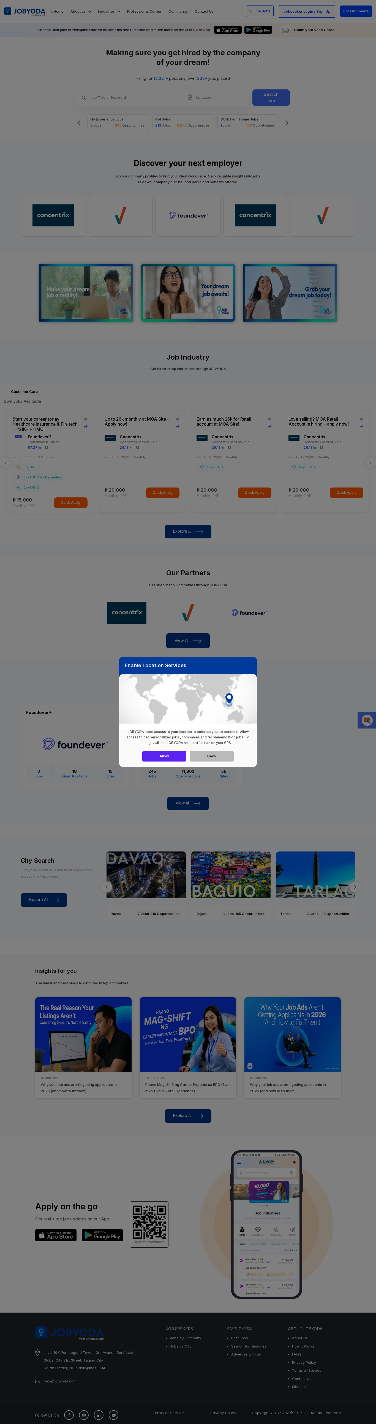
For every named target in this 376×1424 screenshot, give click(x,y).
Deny (211, 756)
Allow (164, 756)
